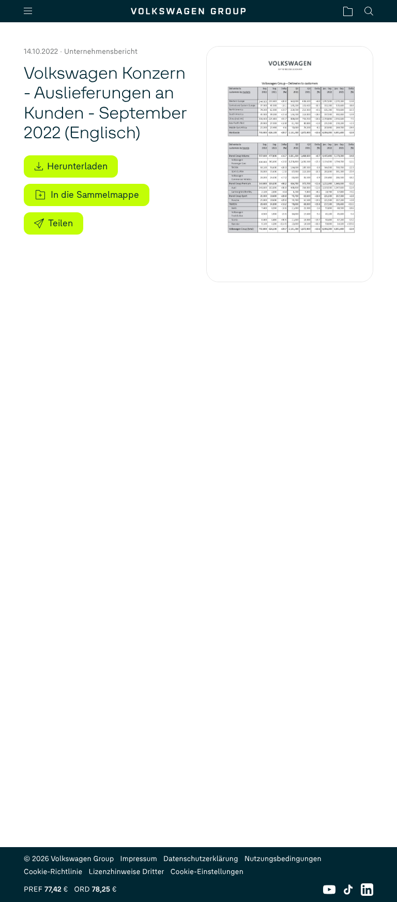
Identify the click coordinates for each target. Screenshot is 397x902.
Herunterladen (77, 166)
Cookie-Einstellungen (207, 871)
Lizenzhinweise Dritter (126, 871)
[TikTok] (348, 889)
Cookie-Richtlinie (53, 871)
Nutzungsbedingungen (283, 858)
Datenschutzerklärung (200, 858)
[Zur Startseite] (188, 11)
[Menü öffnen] (32, 11)
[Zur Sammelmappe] (348, 11)
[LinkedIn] (367, 889)
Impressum (139, 858)
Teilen (60, 223)
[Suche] (368, 11)
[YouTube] (329, 889)
